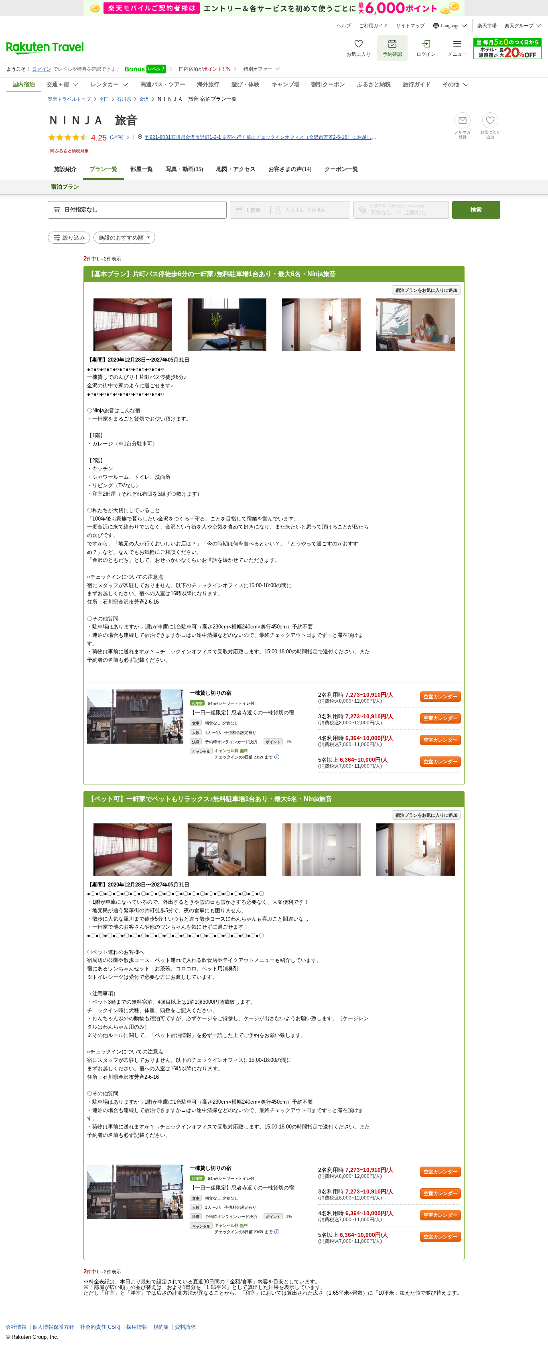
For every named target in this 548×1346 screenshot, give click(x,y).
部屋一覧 (141, 169)
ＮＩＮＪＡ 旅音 (93, 120)
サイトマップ (410, 25)
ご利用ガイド (373, 25)
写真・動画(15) (184, 169)
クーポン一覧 (341, 169)
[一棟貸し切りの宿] (135, 716)
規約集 (161, 1327)
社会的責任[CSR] (100, 1327)
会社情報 (16, 1327)
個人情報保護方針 (53, 1327)
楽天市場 (487, 25)
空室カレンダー (440, 696)
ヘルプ (344, 25)
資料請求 (185, 1327)
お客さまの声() (290, 169)
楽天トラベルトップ (69, 99)
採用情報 (136, 1327)
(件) (117, 137)
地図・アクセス (236, 169)
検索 (476, 210)
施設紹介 (65, 169)
